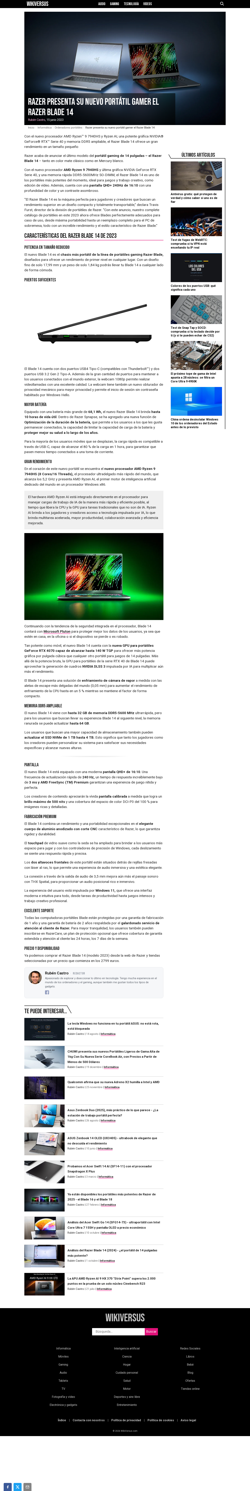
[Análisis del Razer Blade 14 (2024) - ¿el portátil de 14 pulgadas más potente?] (44, 1257)
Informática (45, 127)
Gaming (114, 4)
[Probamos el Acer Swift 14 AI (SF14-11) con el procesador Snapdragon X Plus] (44, 1173)
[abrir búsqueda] (221, 4)
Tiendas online (190, 1389)
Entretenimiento (127, 1405)
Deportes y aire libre (127, 1397)
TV (63, 1389)
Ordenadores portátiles (68, 127)
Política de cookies (161, 1420)
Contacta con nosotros (89, 1420)
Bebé (190, 1364)
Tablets (63, 1380)
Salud (126, 1380)
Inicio (31, 127)
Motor (127, 1389)
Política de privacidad (126, 1420)
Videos (147, 4)
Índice (62, 1420)
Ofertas (190, 1380)
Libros (190, 1356)
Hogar (127, 1364)
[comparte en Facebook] (8, 1487)
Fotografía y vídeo (63, 1397)
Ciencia (127, 1356)
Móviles (63, 1356)
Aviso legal (188, 1420)
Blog (190, 1372)
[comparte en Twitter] (18, 1487)
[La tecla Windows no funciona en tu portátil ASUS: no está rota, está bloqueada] (44, 1030)
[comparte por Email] (27, 1487)
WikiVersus (125, 1318)
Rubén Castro (36, 120)
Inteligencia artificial (127, 1348)
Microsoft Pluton (57, 631)
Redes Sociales (190, 1348)
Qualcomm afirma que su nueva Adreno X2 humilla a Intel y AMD (114, 1082)
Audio (101, 4)
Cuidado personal (127, 1372)
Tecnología (131, 4)
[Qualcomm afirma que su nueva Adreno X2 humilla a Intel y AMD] (44, 1089)
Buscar (151, 1331)
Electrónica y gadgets (63, 1405)
